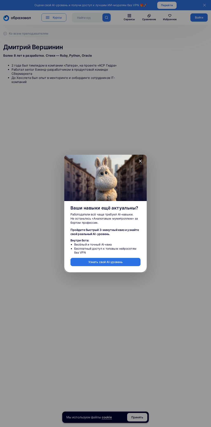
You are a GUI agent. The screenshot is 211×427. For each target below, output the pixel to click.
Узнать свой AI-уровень (105, 262)
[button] (140, 161)
